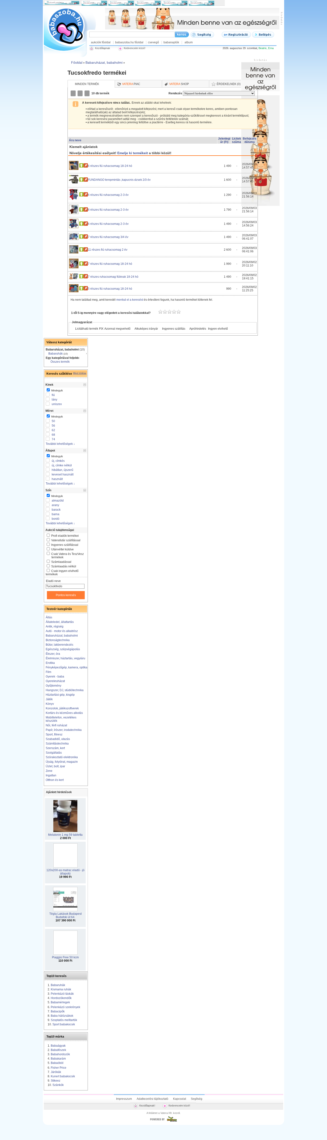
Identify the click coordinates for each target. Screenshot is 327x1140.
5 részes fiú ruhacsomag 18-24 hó (110, 288)
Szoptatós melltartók (64, 1020)
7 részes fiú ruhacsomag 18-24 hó (110, 263)
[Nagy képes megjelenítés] (87, 93)
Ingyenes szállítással (64, 545)
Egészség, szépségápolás (63, 649)
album (189, 42)
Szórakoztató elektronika (62, 757)
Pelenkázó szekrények (65, 1007)
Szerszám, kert (55, 748)
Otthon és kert (55, 780)
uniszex (57, 404)
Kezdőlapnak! (147, 1105)
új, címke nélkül (62, 465)
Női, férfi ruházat (56, 725)
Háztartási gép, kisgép (60, 694)
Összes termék (60, 361)
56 (53, 425)
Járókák (56, 1072)
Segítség (196, 1098)
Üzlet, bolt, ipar (55, 766)
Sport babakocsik (63, 1024)
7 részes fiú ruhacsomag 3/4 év (108, 237)
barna (55, 514)
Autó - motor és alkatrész (62, 631)
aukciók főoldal (101, 42)
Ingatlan (51, 775)
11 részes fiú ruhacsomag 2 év (107, 249)
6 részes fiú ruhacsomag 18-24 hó (110, 166)
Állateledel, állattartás (60, 622)
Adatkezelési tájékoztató (152, 1098)
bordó (55, 518)
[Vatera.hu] (163, 1121)
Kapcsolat (179, 1098)
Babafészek (58, 1050)
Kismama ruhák (61, 989)
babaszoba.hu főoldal (129, 42)
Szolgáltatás (54, 752)
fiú (53, 395)
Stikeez (55, 1080)
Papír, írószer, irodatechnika (64, 730)
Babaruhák (55, 353)
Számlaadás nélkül (63, 566)
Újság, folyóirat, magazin (62, 761)
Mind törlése (79, 373)
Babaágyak (58, 1045)
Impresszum (124, 1098)
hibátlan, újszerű (62, 470)
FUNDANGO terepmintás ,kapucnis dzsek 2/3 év (119, 179)
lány (54, 399)
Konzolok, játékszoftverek (62, 708)
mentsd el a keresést (130, 299)
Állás (49, 617)
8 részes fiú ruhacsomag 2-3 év (108, 209)
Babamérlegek (60, 1002)
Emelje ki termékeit (132, 153)
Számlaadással (61, 562)
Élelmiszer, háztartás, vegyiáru (65, 658)
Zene (49, 771)
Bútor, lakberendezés (59, 644)
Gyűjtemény (53, 685)
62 (53, 430)
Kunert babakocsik (63, 1076)
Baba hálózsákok (62, 1015)
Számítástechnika (57, 743)
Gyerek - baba (55, 676)
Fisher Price (58, 1067)
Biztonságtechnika (58, 640)
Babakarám (58, 1058)
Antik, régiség (54, 626)
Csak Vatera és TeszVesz (67, 555)
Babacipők (58, 1011)
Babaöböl (57, 1063)
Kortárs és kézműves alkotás (64, 713)
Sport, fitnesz (54, 734)
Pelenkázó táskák (62, 993)
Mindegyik (57, 390)
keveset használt (62, 474)
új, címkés (58, 461)
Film (48, 672)
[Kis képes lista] (73, 93)
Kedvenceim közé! (179, 1105)
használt (57, 479)
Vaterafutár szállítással (65, 540)
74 (53, 439)
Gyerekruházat (55, 681)
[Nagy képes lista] (80, 93)
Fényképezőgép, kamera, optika (66, 667)
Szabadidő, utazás (58, 739)
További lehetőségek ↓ (60, 444)
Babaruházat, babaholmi (62, 635)
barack (56, 509)
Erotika (50, 663)
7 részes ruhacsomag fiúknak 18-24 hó (113, 276)
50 (53, 421)
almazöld (58, 500)
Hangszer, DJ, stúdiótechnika (65, 690)
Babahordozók (60, 1054)
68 (53, 434)
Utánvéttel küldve (62, 549)
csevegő (153, 42)
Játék (49, 699)
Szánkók (58, 1085)
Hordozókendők (61, 998)
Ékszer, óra (53, 653)
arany (55, 505)
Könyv (50, 703)
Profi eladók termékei (65, 535)
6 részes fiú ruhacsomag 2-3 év (108, 195)
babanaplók (171, 42)
